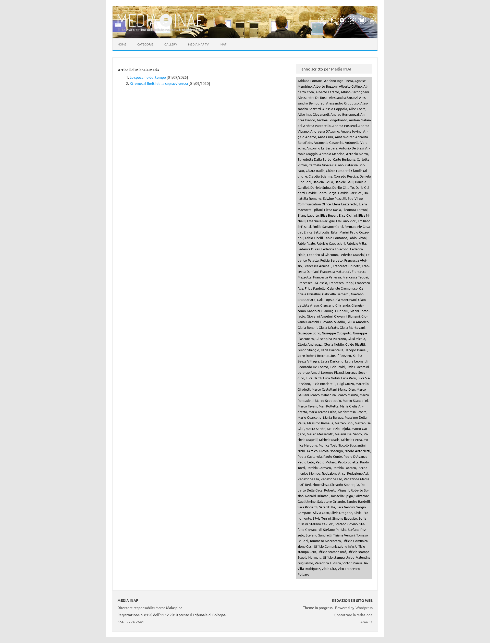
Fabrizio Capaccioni (330, 243)
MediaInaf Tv (198, 44)
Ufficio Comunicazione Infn (334, 546)
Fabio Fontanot (335, 238)
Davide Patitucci (350, 193)
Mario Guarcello (310, 417)
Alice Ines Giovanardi (313, 114)
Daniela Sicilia (323, 182)
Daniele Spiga (320, 187)
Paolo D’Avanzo (356, 456)
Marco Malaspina (323, 395)
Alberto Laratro (327, 92)
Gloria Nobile (334, 344)
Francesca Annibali (317, 266)
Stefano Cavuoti (321, 524)
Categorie (145, 44)
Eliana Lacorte (308, 215)
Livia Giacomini (358, 367)
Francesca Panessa (327, 277)
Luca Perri (348, 378)
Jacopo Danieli (356, 350)
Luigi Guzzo (345, 383)
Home (122, 44)
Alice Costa (357, 109)
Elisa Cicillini (348, 215)
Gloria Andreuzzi (310, 344)
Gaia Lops (324, 299)
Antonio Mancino (332, 153)
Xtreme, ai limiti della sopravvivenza (159, 83)
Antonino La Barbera (322, 148)
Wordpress (364, 607)
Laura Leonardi (356, 361)
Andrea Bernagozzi (344, 114)
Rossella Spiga (342, 496)
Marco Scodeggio (328, 400)
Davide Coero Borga (321, 193)
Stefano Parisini (334, 529)
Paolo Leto (306, 462)
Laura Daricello (332, 361)
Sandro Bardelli (358, 501)
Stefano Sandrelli (319, 535)
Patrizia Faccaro (344, 467)
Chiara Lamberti (338, 170)
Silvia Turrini (322, 518)
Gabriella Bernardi (335, 294)
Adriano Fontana (310, 80)
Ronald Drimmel (317, 496)
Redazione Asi (357, 473)
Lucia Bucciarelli (323, 383)
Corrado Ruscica (346, 176)
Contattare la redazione (353, 614)
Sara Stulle (327, 507)
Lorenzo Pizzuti (332, 372)
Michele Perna (351, 439)
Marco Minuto (347, 395)
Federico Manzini (351, 254)
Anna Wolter (344, 137)
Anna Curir (325, 137)
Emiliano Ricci (346, 221)
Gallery (170, 44)
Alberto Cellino (350, 86)
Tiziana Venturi (344, 535)
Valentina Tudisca (328, 563)
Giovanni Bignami (347, 316)
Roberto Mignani (336, 490)
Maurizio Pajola (338, 428)
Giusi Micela (356, 338)
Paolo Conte (332, 456)
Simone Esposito (344, 518)
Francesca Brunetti (346, 266)
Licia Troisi (337, 367)
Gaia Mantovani (345, 299)
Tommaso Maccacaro (325, 541)
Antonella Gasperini (328, 142)
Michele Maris (329, 439)
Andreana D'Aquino (324, 131)
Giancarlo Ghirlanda (335, 305)
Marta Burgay (333, 417)
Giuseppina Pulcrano (330, 338)
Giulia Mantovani (352, 327)
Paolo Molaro (326, 462)
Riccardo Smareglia (344, 484)
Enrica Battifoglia (316, 232)
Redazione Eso (331, 479)
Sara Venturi (346, 507)
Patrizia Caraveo (319, 467)
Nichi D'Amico (308, 451)
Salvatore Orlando (331, 501)
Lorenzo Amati (309, 372)
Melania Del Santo (348, 434)
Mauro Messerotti (320, 434)
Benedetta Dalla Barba (315, 159)
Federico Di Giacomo (322, 254)
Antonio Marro (357, 153)
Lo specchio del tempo (148, 77)
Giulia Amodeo (358, 322)
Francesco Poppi (341, 282)
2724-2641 (135, 621)
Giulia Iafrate (328, 327)
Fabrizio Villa (356, 243)
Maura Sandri (315, 428)
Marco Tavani (307, 406)
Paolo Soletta (348, 462)
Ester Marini (340, 232)
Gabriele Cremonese (342, 288)
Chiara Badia (315, 170)
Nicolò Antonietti (357, 451)
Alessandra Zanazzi (343, 97)
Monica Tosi (327, 445)
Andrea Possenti (344, 125)
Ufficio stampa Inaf (331, 552)
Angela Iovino (351, 131)
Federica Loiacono (335, 249)
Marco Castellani (324, 389)
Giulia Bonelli (307, 327)
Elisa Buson (328, 215)
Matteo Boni (344, 423)
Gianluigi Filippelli (334, 311)
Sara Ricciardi (307, 507)
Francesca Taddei (355, 277)
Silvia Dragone (341, 512)
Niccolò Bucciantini (351, 445)
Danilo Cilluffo (343, 187)
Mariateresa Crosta (352, 412)
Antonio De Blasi (351, 148)
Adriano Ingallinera (338, 80)
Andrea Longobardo (332, 120)
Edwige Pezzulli (334, 198)
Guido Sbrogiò (308, 350)
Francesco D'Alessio (312, 282)
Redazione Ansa (334, 473)
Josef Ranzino (340, 355)
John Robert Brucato (313, 355)
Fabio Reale (306, 243)
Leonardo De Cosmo (313, 367)
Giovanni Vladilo (332, 322)
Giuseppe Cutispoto (336, 333)
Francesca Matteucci (335, 271)
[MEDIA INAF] (161, 26)
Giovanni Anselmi (320, 316)
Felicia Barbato (331, 260)
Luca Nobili (331, 378)
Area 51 (366, 621)
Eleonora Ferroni (355, 209)
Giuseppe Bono (309, 333)
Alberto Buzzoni (325, 86)
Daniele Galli (344, 182)
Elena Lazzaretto (344, 204)
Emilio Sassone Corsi (327, 226)
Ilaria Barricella (332, 350)
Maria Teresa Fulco (322, 412)
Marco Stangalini (355, 400)
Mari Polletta (328, 406)
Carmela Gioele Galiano (326, 165)
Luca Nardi (314, 378)
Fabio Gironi (357, 238)
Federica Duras (309, 249)
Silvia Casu (321, 512)
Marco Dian (346, 389)
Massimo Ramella (320, 423)
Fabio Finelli (314, 238)
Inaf (223, 44)
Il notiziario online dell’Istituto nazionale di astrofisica (160, 29)
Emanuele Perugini (321, 221)
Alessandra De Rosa (312, 97)
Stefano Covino (346, 524)
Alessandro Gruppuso (342, 103)
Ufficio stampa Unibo (338, 557)
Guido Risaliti (355, 344)
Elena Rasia (332, 209)
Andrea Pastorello (317, 125)
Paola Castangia (310, 456)
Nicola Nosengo (331, 451)
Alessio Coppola (334, 109)
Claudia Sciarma (320, 176)
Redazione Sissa (317, 484)
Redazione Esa (308, 479)
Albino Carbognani (355, 92)
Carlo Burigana (344, 159)
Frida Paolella (315, 288)
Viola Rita (329, 568)
